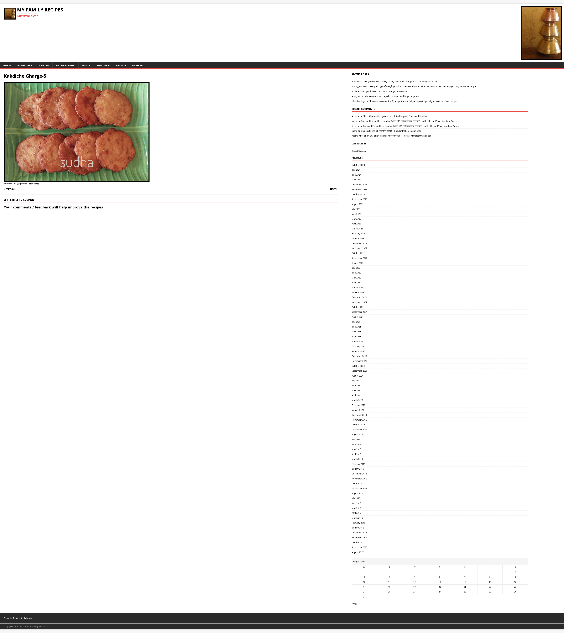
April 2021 (356, 336)
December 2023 (359, 184)
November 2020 (359, 361)
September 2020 (359, 370)
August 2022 (358, 263)
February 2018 (358, 522)
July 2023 (356, 209)
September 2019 (359, 429)
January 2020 (358, 410)
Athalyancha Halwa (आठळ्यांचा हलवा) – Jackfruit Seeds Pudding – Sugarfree (385, 96)
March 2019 (357, 459)
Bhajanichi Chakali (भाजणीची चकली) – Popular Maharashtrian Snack (391, 130)
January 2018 (358, 527)
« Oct (354, 603)
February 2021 (358, 346)
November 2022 (359, 248)
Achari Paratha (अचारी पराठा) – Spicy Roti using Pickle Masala (379, 91)
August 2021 (358, 316)
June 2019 (356, 444)
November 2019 (359, 419)
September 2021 (359, 311)
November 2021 (359, 302)
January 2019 (358, 468)
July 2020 (356, 380)
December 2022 (359, 243)
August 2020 (358, 375)
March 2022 (357, 287)
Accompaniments (65, 65)
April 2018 (356, 512)
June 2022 (356, 272)
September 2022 (359, 258)
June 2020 (356, 385)
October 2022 (358, 253)
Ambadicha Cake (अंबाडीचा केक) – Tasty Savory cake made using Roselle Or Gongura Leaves (394, 81)
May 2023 (356, 218)
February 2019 (358, 464)
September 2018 (359, 488)
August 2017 (358, 552)
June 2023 (356, 214)
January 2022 (358, 292)
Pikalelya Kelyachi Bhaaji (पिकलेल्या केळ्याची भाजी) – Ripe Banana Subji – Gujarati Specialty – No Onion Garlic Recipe (404, 101)
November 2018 (359, 478)
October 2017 (358, 542)
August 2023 (358, 204)
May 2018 (356, 508)
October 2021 (358, 307)
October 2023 (358, 194)
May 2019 (356, 449)
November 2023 (359, 189)
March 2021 (357, 341)
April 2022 (356, 282)
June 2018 (356, 503)
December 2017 (359, 532)
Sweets (86, 65)
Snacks (7, 65)
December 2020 (359, 356)
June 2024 (356, 174)
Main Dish (44, 65)
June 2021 (356, 326)
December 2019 (359, 415)
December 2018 (359, 473)
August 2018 (358, 493)
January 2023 (358, 238)
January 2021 (358, 351)
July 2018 (356, 498)
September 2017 (359, 547)
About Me (137, 65)
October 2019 (358, 424)
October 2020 (358, 366)
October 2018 (358, 483)
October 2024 (358, 165)
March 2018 (357, 517)
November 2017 (359, 537)
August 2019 (358, 434)
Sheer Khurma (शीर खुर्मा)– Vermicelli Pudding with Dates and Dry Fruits (396, 116)
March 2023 (357, 228)
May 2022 (356, 277)
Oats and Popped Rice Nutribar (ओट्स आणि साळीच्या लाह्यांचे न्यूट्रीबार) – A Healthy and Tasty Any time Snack (409, 121)
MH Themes (43, 626)
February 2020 (358, 405)
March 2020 (357, 400)
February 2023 (358, 233)
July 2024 (356, 169)
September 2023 (359, 199)
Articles (121, 65)
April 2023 (356, 223)
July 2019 (356, 439)
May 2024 (356, 179)
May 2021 (356, 331)
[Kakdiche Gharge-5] (77, 180)
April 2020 (356, 395)
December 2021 (359, 297)
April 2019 (356, 454)
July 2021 (356, 321)
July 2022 (356, 267)
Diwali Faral (103, 65)
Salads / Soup (25, 65)
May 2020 (356, 390)
